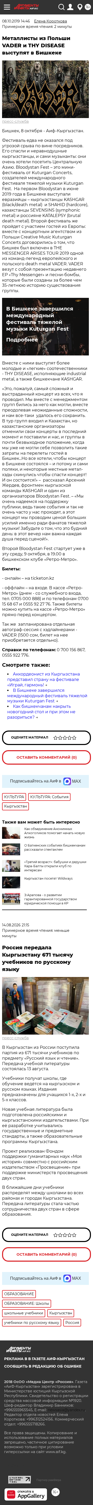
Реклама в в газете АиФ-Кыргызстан (44, 1358)
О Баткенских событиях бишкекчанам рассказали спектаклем (54, 847)
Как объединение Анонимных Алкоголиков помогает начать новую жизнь (54, 833)
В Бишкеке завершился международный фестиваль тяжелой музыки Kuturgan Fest (39, 319)
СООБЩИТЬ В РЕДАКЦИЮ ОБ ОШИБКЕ (42, 1366)
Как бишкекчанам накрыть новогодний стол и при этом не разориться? (41, 712)
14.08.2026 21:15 (15, 925)
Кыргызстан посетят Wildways (48, 878)
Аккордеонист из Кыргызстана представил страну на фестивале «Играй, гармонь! (43, 679)
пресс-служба (15, 121)
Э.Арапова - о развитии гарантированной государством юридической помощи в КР (50, 899)
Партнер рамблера (48, 1479)
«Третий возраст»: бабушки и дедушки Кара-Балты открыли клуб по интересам (55, 866)
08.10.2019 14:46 (16, 21)
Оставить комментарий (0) (47, 757)
